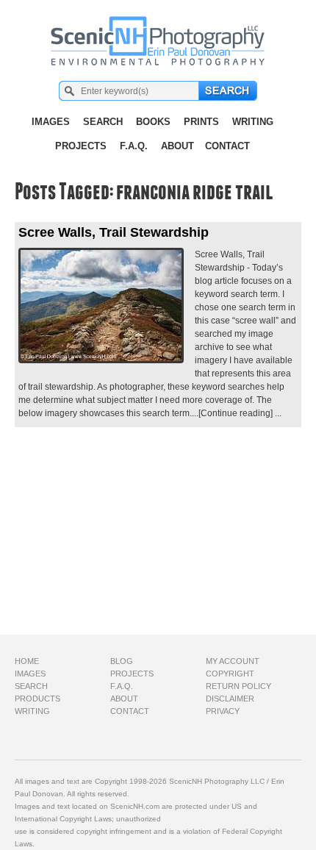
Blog (121, 661)
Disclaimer (230, 698)
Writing (252, 121)
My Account (232, 661)
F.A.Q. (134, 145)
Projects (81, 145)
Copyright (230, 673)
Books (153, 121)
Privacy (223, 711)
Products (37, 698)
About (177, 145)
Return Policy (238, 686)
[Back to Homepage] (158, 33)
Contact (227, 145)
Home (27, 661)
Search (103, 121)
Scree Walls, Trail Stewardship (113, 232)
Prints (201, 121)
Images (51, 121)
